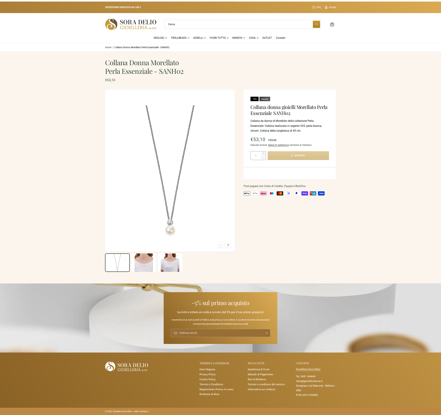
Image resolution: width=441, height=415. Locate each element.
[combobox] (243, 24)
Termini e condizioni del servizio (266, 384)
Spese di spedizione (278, 145)
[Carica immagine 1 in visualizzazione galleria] (117, 262)
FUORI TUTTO (218, 37)
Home (108, 47)
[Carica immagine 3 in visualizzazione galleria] (170, 262)
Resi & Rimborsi (257, 379)
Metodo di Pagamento (260, 374)
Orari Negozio (207, 369)
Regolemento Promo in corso (216, 389)
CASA (252, 37)
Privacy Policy (207, 374)
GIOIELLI (198, 37)
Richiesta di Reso (209, 394)
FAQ (318, 7)
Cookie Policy (207, 379)
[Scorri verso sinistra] (221, 245)
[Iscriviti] (266, 333)
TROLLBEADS (179, 37)
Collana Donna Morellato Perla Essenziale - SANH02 (142, 47)
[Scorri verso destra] (228, 245)
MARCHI (237, 37)
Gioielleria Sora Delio (308, 369)
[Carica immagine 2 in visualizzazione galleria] (143, 262)
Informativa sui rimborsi (261, 389)
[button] (332, 24)
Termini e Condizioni (211, 384)
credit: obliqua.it (141, 411)
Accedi (332, 7)
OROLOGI (158, 37)
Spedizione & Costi (258, 369)
